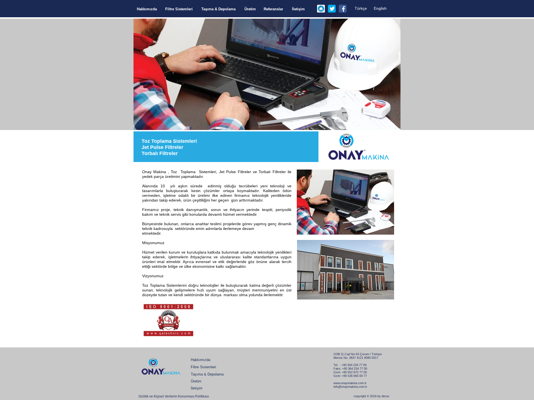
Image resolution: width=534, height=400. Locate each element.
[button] (370, 118)
